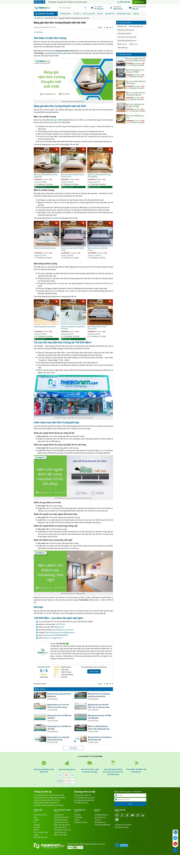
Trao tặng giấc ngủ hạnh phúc (84, 800)
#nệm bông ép (123, 48)
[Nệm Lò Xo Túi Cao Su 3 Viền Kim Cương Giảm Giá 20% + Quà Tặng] (100, 234)
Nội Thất (37, 827)
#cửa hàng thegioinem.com (127, 40)
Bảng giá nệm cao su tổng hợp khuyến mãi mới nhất (58, 738)
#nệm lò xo (133, 44)
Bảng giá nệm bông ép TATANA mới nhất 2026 (99, 717)
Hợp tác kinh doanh (60, 820)
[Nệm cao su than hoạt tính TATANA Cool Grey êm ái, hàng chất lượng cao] (120, 61)
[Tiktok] (127, 815)
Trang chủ (40, 18)
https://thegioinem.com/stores (62, 630)
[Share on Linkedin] (110, 27)
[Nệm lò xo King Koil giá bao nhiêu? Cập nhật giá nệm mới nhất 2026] (80, 728)
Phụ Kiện (37, 825)
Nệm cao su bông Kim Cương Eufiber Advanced (73, 328)
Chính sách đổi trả (60, 827)
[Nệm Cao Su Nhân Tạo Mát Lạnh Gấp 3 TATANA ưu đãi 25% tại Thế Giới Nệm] (120, 107)
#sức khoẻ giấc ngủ (135, 26)
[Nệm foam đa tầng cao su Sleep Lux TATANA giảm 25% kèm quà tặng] (120, 73)
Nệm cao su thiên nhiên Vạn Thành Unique (135, 82)
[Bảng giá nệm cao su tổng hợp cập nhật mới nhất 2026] (80, 695)
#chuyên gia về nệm (124, 33)
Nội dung (40, 32)
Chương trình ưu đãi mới (82, 795)
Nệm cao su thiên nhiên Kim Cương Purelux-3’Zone (72, 176)
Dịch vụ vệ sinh (89, 14)
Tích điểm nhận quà (81, 803)
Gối (35, 822)
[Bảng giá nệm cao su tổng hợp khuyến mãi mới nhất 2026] (40, 738)
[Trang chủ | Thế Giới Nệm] (45, 8)
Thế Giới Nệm (53, 27)
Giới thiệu (77, 815)
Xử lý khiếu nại (59, 815)
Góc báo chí (109, 14)
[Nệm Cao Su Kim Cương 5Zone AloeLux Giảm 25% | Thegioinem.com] (100, 160)
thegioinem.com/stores (56, 805)
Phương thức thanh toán (62, 830)
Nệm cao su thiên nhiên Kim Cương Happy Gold (45, 176)
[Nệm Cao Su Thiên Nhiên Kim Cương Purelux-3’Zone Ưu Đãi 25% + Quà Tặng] (73, 160)
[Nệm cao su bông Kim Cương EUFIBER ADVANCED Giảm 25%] (73, 312)
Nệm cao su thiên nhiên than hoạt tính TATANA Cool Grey (136, 59)
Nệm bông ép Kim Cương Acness (45, 326)
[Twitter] (117, 819)
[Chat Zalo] (175, 832)
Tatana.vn (97, 820)
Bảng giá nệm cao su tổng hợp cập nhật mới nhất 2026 (99, 695)
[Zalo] (117, 815)
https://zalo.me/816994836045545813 (55, 635)
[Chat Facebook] (175, 838)
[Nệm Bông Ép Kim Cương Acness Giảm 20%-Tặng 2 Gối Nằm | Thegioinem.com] (46, 312)
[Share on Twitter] (107, 27)
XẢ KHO (100, 14)
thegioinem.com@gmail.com (52, 638)
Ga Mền (36, 820)
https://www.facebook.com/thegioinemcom (60, 632)
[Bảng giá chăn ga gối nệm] (40, 695)
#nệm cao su (122, 44)
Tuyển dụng (78, 817)
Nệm (35, 817)
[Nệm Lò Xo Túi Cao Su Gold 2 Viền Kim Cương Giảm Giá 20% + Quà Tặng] (73, 234)
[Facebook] (122, 815)
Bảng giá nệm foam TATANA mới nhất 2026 (59, 717)
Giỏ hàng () (139, 2)
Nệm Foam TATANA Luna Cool (134, 117)
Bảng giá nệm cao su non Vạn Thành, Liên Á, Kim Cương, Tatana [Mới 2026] (58, 706)
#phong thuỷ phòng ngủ (126, 30)
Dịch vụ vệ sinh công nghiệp (41, 833)
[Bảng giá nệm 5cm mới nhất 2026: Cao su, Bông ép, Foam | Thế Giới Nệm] (80, 706)
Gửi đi (130, 804)
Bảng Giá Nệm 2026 (51, 18)
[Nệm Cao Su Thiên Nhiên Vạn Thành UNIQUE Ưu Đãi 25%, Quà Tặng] (120, 84)
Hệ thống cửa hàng (80, 822)
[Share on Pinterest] (112, 27)
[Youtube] (132, 815)
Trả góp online (117, 8)
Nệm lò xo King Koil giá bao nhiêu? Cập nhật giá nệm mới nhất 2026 (98, 727)
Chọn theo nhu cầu (40, 815)
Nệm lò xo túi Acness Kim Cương (44, 248)
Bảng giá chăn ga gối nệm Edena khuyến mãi (59, 695)
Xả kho (36, 830)
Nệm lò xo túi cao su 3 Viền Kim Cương (98, 249)
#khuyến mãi (122, 26)
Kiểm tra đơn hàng (60, 835)
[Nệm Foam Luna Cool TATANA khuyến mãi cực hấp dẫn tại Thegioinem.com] (120, 119)
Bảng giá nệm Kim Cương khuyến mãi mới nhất (74, 18)
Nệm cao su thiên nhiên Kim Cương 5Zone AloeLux (99, 176)
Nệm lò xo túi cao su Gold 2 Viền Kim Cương (72, 249)
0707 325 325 (125, 2)
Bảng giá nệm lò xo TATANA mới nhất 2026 (59, 727)
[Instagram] (138, 815)
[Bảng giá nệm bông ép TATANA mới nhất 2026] (80, 717)
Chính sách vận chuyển (139, 8)
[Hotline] (175, 844)
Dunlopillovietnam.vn (101, 815)
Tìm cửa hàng (98, 8)
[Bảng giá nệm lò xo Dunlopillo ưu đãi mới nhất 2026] (80, 738)
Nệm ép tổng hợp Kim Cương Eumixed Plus (97, 328)
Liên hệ (136, 14)
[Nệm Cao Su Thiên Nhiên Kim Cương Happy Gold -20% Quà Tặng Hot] (46, 160)
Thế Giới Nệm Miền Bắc (102, 825)
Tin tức (76, 14)
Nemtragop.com (100, 817)
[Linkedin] (143, 815)
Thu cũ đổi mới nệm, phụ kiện (84, 798)
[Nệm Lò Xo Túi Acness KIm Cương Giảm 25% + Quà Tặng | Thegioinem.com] (46, 234)
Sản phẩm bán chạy (40, 837)
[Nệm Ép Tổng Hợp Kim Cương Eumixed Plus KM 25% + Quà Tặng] (100, 312)
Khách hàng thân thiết (61, 817)
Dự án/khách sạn (123, 14)
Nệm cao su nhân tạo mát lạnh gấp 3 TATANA (135, 105)
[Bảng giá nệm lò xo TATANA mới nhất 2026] (40, 728)
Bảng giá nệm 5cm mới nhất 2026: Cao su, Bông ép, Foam (98, 706)
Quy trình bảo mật (60, 832)
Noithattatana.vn (100, 822)
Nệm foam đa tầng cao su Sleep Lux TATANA (135, 71)
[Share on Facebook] (104, 27)
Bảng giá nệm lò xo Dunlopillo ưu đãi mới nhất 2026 (100, 738)
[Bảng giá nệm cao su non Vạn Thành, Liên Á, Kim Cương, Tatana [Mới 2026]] (40, 706)
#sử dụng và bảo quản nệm (127, 37)
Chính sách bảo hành (61, 822)
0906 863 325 (59, 627)
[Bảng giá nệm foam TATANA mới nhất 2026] (40, 717)
